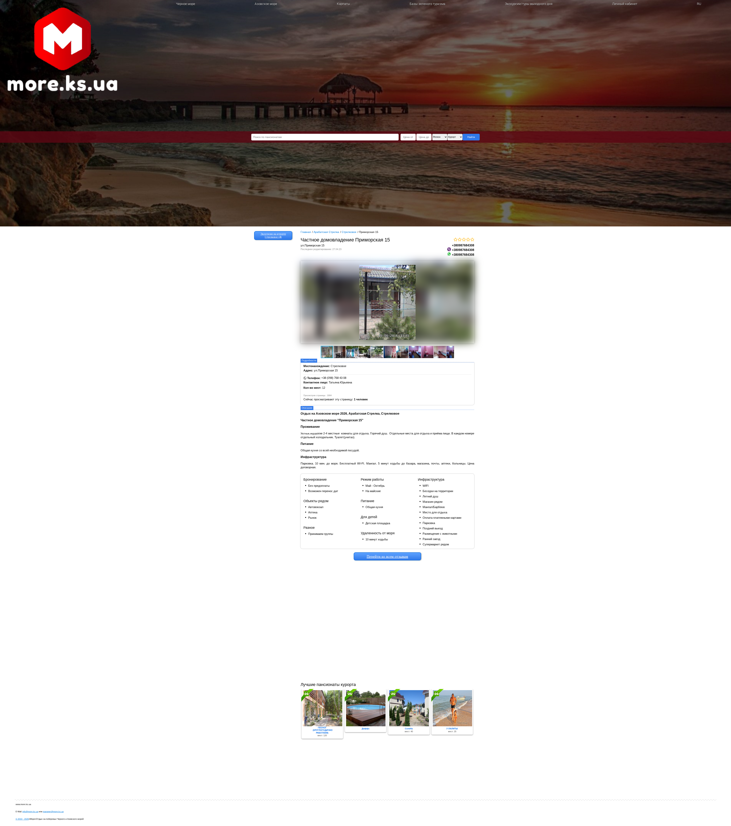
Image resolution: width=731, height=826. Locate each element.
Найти (471, 137)
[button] (324, 302)
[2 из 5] (459, 240)
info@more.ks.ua (30, 811)
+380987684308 (463, 245)
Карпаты (343, 4)
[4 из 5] (468, 240)
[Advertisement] (387, 620)
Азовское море (266, 4)
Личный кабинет (624, 4)
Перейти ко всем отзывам (387, 556)
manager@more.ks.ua (53, 811)
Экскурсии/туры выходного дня (528, 4)
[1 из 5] (455, 240)
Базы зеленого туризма (427, 4)
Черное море (185, 4)
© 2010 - (22, 819)
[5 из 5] (472, 240)
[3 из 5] (464, 240)
